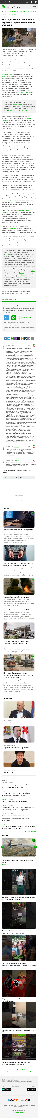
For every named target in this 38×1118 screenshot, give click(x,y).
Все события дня (30, 831)
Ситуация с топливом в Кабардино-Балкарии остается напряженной (16, 642)
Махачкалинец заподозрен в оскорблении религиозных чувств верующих (18, 530)
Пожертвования (32, 1086)
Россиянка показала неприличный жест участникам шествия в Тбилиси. (16, 1063)
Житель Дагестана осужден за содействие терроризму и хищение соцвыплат (18, 564)
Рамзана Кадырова (18, 104)
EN (5, 2)
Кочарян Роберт (9, 723)
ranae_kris (16, 447)
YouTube (23, 275)
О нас (3, 1086)
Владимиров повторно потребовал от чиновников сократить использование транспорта (15, 818)
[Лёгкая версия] (9, 2)
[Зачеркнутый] (16, 477)
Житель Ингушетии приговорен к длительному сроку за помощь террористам (18, 827)
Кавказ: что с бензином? (10, 11)
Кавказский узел (7, 74)
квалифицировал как (27, 92)
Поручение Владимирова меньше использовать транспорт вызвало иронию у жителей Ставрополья (19, 675)
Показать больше (19, 1069)
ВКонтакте (20, 277)
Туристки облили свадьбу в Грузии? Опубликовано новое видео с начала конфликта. (19, 964)
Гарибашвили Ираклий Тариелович (16, 747)
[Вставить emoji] (21, 477)
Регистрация (19, 496)
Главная (4, 14)
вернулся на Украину (16, 228)
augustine (16, 460)
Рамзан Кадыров (7, 76)
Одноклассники (30, 277)
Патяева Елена (9, 772)
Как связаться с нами (16, 1086)
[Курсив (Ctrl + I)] (9, 477)
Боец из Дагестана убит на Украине (16, 597)
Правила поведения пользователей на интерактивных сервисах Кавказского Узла (19, 1106)
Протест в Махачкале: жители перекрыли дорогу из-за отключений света (16, 932)
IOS (17, 258)
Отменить (19, 501)
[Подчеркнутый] (12, 477)
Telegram (21, 273)
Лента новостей (12, 14)
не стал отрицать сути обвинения (18, 110)
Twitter (32, 271)
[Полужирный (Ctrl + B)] (5, 477)
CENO (10, 258)
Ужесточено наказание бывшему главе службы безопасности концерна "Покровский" (18, 808)
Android (8, 254)
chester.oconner (18, 346)
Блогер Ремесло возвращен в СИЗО (16, 610)
